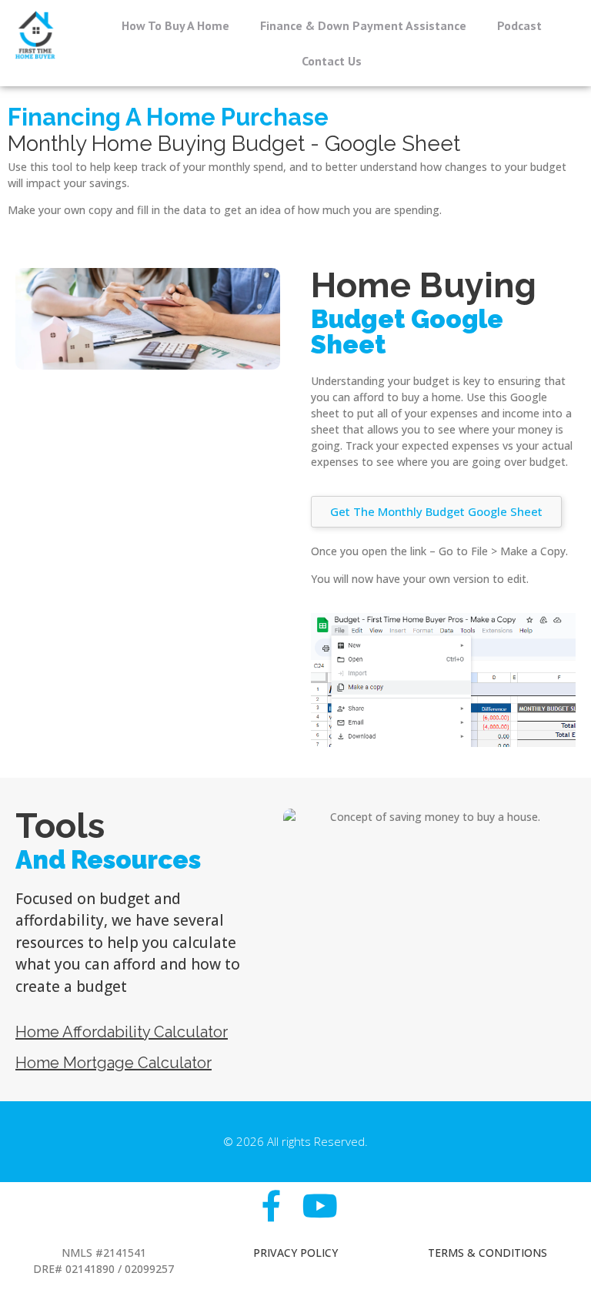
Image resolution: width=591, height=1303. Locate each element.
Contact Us (332, 61)
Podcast (519, 25)
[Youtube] (320, 1205)
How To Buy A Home (175, 25)
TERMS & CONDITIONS (487, 1252)
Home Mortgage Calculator (113, 1062)
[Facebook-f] (271, 1205)
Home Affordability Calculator (121, 1032)
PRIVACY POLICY (295, 1252)
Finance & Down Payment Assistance (363, 25)
